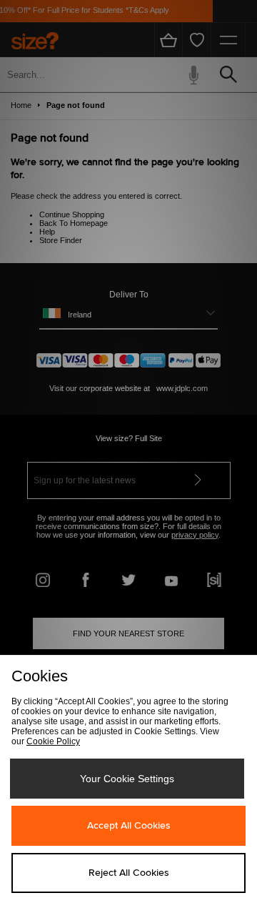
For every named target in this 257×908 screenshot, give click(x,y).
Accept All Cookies (129, 825)
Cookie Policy (53, 741)
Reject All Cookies (129, 873)
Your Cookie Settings (127, 778)
